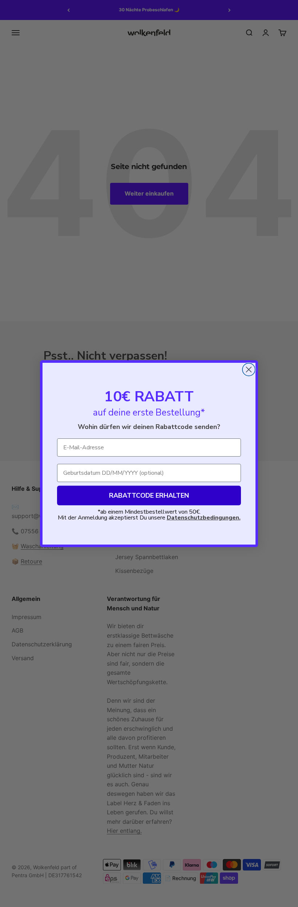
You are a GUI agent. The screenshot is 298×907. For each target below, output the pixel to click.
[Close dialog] (248, 369)
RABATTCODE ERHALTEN (149, 495)
